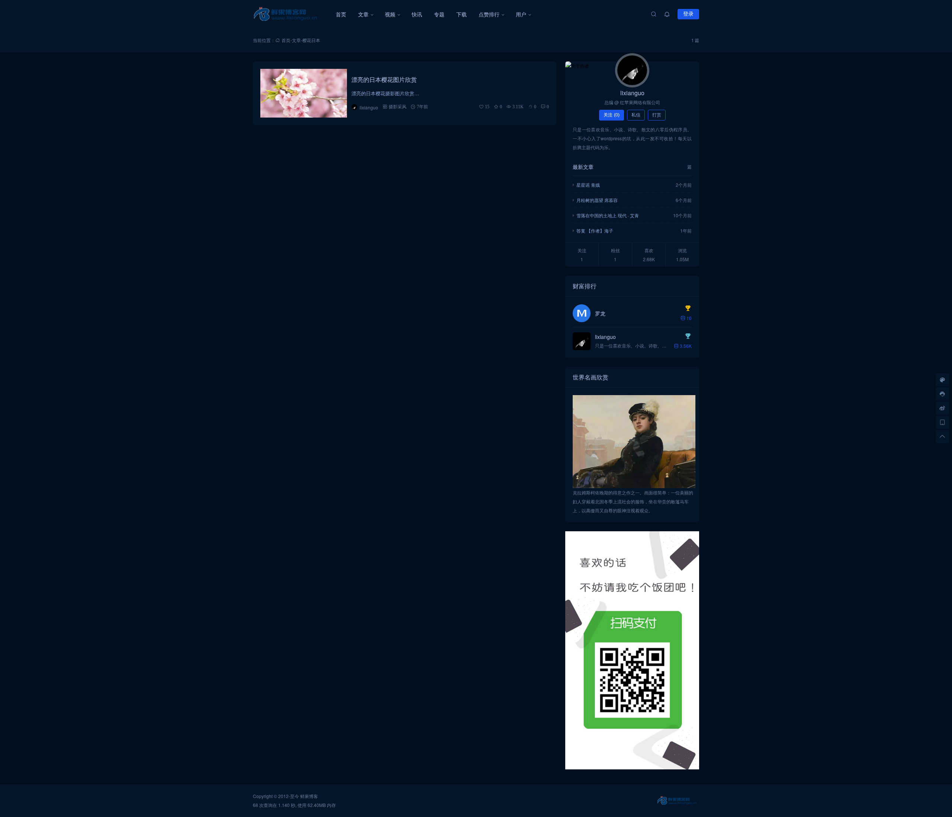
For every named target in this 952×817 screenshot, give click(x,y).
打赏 (656, 115)
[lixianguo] (632, 70)
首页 (341, 14)
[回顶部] (942, 436)
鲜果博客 (309, 796)
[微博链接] (942, 408)
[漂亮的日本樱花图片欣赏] (303, 93)
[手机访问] (942, 422)
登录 (688, 14)
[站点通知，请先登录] (667, 14)
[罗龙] (582, 313)
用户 (521, 14)
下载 (461, 14)
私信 (635, 115)
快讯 (417, 14)
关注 (612, 115)
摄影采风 (397, 106)
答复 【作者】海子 (594, 230)
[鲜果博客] (291, 14)
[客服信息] (942, 394)
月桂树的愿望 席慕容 (597, 200)
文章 (363, 14)
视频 (390, 14)
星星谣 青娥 (588, 185)
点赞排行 (489, 14)
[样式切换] (942, 380)
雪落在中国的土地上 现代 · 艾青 (607, 215)
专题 (439, 14)
